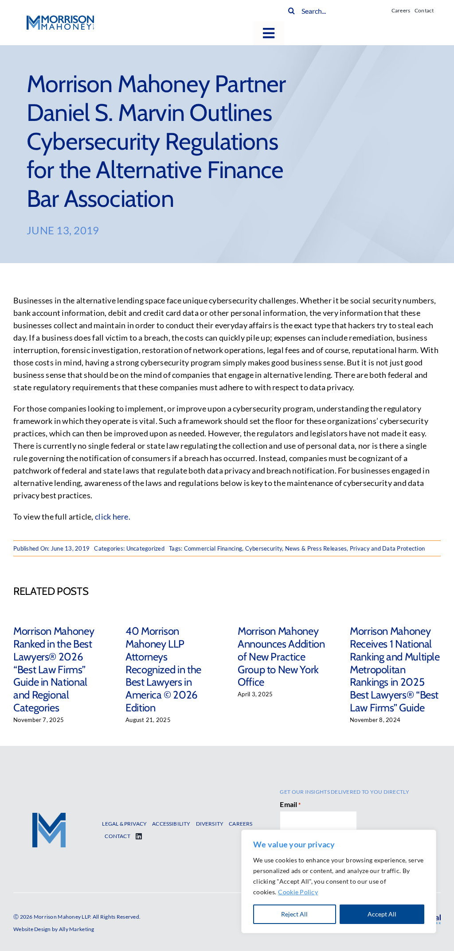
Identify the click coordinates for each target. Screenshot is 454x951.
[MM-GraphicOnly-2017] (49, 817)
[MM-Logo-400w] (60, 19)
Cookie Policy (298, 892)
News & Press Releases (316, 548)
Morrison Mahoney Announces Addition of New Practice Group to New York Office (281, 656)
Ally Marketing (76, 929)
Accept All (382, 914)
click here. (112, 516)
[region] (338, 881)
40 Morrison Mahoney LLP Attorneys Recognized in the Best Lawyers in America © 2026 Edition (163, 669)
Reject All (294, 914)
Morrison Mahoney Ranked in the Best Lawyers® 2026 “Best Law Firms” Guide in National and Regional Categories (53, 669)
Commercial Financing (213, 548)
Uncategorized (145, 548)
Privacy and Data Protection (387, 548)
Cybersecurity (263, 548)
